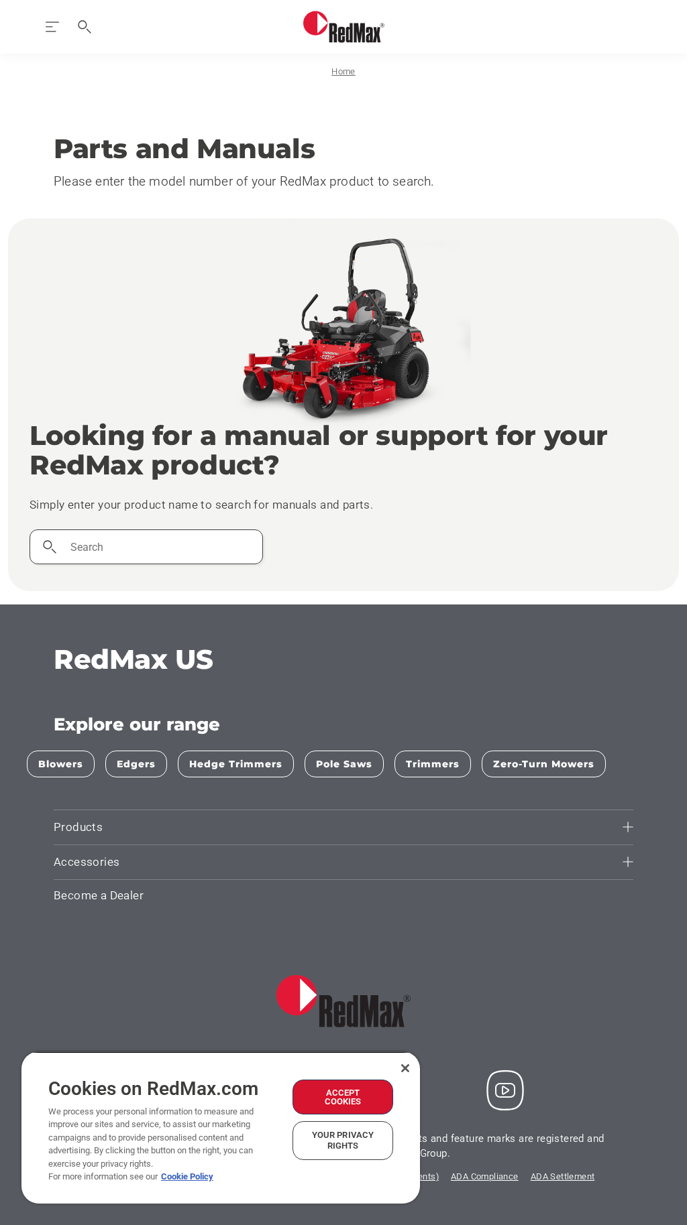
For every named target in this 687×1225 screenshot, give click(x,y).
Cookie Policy (187, 1176)
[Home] (344, 26)
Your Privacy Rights (343, 1140)
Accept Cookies (343, 1097)
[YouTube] (505, 1090)
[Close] (405, 1068)
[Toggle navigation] (52, 26)
